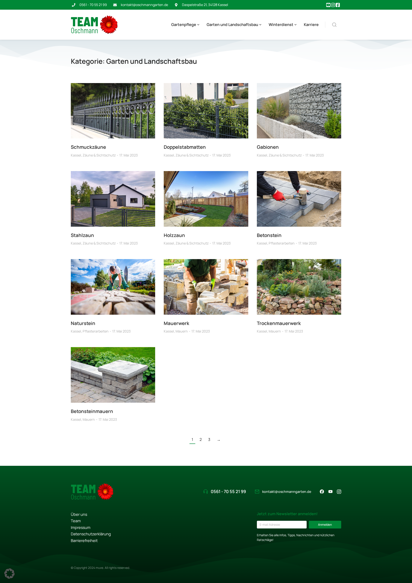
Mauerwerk (176, 323)
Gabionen (268, 147)
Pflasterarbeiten (282, 243)
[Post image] (113, 111)
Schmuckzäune (88, 147)
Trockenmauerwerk (279, 323)
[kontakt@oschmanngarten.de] (115, 5)
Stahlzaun (82, 235)
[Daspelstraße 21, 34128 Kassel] (176, 5)
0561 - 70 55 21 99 (93, 4)
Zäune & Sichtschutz (99, 155)
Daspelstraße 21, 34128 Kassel (205, 4)
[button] (9, 573)
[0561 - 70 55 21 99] (73, 5)
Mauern (182, 331)
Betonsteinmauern (92, 411)
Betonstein (269, 235)
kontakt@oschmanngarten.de (144, 4)
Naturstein (83, 323)
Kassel (76, 155)
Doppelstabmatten (185, 147)
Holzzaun (174, 235)
